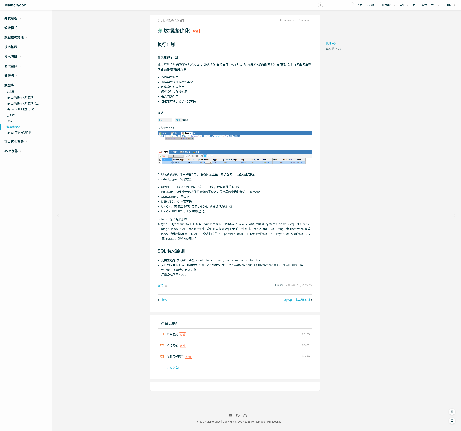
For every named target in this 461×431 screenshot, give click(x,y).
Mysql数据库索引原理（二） (23, 103)
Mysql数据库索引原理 (19, 97)
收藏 (424, 5)
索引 (433, 5)
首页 (359, 5)
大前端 (370, 5)
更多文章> (173, 368)
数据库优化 (13, 127)
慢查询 (10, 115)
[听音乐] (245, 415)
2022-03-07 (306, 20)
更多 (402, 5)
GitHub (450, 5)
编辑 (160, 285)
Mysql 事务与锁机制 (18, 132)
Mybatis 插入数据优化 (20, 109)
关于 (414, 5)
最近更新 (171, 323)
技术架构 (387, 5)
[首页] (159, 20)
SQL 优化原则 (334, 48)
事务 (9, 121)
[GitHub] (237, 415)
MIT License (274, 421)
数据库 (180, 20)
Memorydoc (288, 20)
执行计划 (331, 43)
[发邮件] (230, 415)
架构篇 (10, 92)
